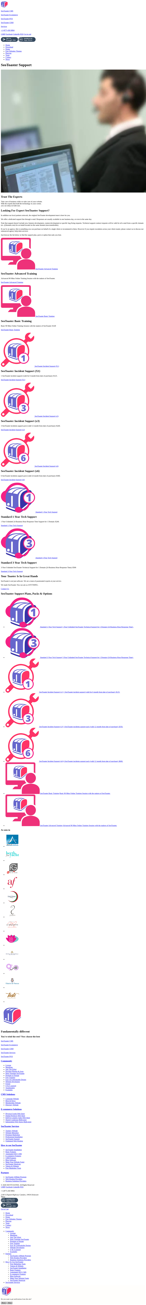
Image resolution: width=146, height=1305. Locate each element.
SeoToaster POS (7, 19)
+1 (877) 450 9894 (7, 30)
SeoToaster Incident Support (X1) (13, 380)
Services (4, 26)
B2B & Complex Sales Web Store (17, 1118)
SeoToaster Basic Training (10, 330)
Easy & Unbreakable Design (15, 1080)
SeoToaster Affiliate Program (15, 1177)
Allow (9, 1303)
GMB (3, 34)
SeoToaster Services (8, 1053)
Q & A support (10, 1086)
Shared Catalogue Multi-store (16, 1120)
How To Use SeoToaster (14, 1262)
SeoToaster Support (12, 1139)
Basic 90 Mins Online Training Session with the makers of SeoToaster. (85, 793)
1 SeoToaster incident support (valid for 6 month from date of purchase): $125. (92, 692)
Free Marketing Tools (13, 1168)
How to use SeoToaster (11, 1145)
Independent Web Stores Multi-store (18, 1122)
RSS (21, 34)
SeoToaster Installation (13, 1150)
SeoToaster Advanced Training (12, 282)
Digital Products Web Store (15, 1116)
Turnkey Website (11, 1131)
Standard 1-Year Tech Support (12, 525)
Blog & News (10, 1101)
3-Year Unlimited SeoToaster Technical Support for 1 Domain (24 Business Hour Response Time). (97, 657)
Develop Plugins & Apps (14, 1071)
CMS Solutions (8, 1094)
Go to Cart (5, 1209)
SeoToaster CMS (7, 11)
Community (6, 1061)
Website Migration (12, 1133)
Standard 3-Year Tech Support (12, 571)
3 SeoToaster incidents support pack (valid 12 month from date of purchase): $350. (93, 727)
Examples (9, 1090)
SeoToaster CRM (7, 23)
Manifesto (9, 1067)
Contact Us (5, 589)
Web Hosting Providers (13, 1179)
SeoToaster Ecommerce (9, 15)
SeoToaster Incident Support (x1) (51, 692)
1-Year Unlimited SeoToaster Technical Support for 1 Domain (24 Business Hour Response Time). (97, 627)
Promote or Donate (12, 1075)
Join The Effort (10, 1069)
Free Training (10, 1078)
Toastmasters (10, 1088)
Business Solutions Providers (15, 1181)
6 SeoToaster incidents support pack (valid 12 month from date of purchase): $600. (93, 761)
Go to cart (27, 34)
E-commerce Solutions (11, 1109)
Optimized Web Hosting (14, 1141)
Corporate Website (12, 1099)
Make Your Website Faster (14, 1162)
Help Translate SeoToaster (14, 1073)
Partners (5, 1172)
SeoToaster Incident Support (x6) (13, 480)
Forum (7, 1084)
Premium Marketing (12, 1135)
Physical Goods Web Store (15, 1114)
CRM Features (10, 1158)
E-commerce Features (13, 1156)
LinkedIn (16, 34)
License (8, 1065)
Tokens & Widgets (12, 1166)
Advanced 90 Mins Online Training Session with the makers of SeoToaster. (90, 825)
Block (4, 1303)
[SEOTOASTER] (12, 1027)
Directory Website (11, 1105)
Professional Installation (14, 1137)
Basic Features (10, 1152)
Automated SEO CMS (13, 1154)
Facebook (9, 34)
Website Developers (12, 1082)
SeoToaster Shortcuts (13, 1164)
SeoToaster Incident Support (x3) (13, 430)
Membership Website (13, 1103)
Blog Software (10, 1160)
